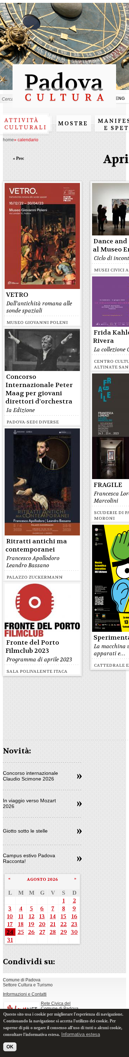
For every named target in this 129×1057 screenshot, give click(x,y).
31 (10, 940)
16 (74, 916)
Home (8, 139)
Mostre (73, 123)
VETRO (17, 295)
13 (42, 916)
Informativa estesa (80, 1034)
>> (79, 776)
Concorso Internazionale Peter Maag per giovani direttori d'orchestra (39, 389)
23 (74, 924)
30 (74, 932)
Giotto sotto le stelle (25, 831)
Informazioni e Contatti (25, 994)
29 (63, 932)
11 (20, 916)
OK (9, 1047)
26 (31, 932)
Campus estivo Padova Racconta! (29, 858)
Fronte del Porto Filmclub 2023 (32, 647)
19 (31, 924)
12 (31, 916)
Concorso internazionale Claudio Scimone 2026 (30, 776)
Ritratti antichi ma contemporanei (36, 545)
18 (21, 924)
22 (63, 924)
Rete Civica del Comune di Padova (59, 1006)
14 (53, 916)
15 (63, 916)
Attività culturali (25, 124)
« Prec (18, 158)
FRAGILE (108, 485)
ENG (120, 98)
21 (53, 924)
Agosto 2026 (42, 879)
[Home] (64, 104)
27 (42, 932)
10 (10, 916)
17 (10, 924)
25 (21, 932)
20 (42, 924)
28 (52, 932)
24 (9, 932)
